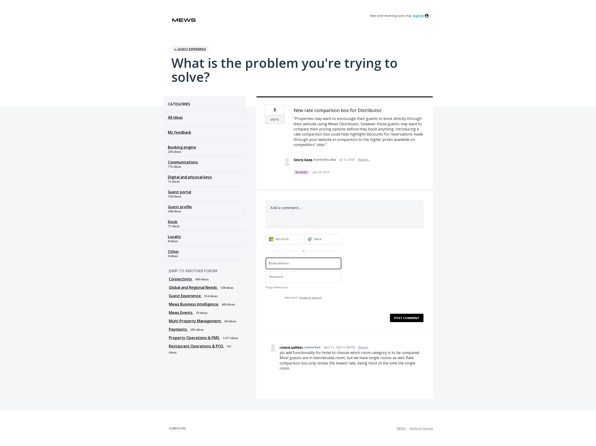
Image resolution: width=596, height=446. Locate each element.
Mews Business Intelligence (194, 304)
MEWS (401, 428)
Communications (183, 162)
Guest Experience (185, 295)
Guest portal (179, 191)
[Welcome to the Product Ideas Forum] (184, 20)
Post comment (406, 318)
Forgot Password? (277, 287)
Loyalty (174, 236)
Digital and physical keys (190, 177)
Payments (178, 329)
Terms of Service (421, 428)
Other (173, 251)
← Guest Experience (190, 49)
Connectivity (181, 279)
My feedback (179, 132)
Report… (364, 159)
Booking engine (182, 147)
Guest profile (180, 206)
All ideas (175, 117)
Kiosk (172, 221)
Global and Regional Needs (193, 287)
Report (363, 347)
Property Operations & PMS (194, 337)
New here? (303, 298)
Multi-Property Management (195, 320)
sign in (418, 16)
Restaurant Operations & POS (196, 346)
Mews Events (181, 312)
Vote (275, 119)
